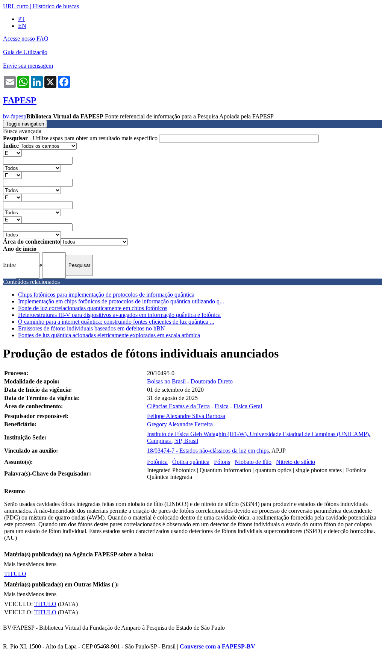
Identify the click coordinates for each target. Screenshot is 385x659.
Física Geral (247, 406)
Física (222, 406)
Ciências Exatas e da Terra (178, 406)
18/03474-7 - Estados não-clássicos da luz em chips (208, 450)
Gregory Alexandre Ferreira (180, 424)
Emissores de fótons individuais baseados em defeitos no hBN (91, 328)
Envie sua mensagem (28, 65)
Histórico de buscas (56, 6)
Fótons (222, 462)
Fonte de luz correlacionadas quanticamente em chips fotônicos (92, 308)
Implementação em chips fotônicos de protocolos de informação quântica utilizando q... (121, 301)
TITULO (15, 574)
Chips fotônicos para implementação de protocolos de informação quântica (106, 294)
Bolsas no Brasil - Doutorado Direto (190, 381)
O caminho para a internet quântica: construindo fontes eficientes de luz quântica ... (116, 321)
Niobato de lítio (253, 462)
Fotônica (157, 462)
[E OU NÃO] (12, 153)
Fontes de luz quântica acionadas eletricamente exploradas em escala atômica (109, 335)
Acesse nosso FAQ (26, 38)
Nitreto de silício (295, 462)
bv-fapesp (14, 116)
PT (21, 19)
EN (22, 26)
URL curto (16, 6)
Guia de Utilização (25, 52)
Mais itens (16, 564)
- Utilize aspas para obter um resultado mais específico (81, 138)
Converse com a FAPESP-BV (217, 646)
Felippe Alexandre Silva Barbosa (186, 416)
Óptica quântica (190, 462)
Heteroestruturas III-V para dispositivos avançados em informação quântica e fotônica (119, 315)
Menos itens (42, 564)
